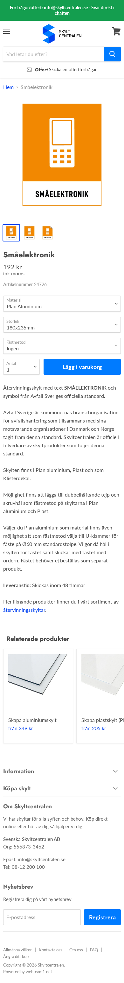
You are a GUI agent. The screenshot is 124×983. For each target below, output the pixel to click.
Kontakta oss (50, 949)
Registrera (102, 917)
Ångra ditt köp (16, 956)
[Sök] (112, 54)
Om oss (76, 949)
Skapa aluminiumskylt (32, 720)
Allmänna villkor (17, 949)
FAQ (94, 949)
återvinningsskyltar (24, 610)
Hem (8, 87)
